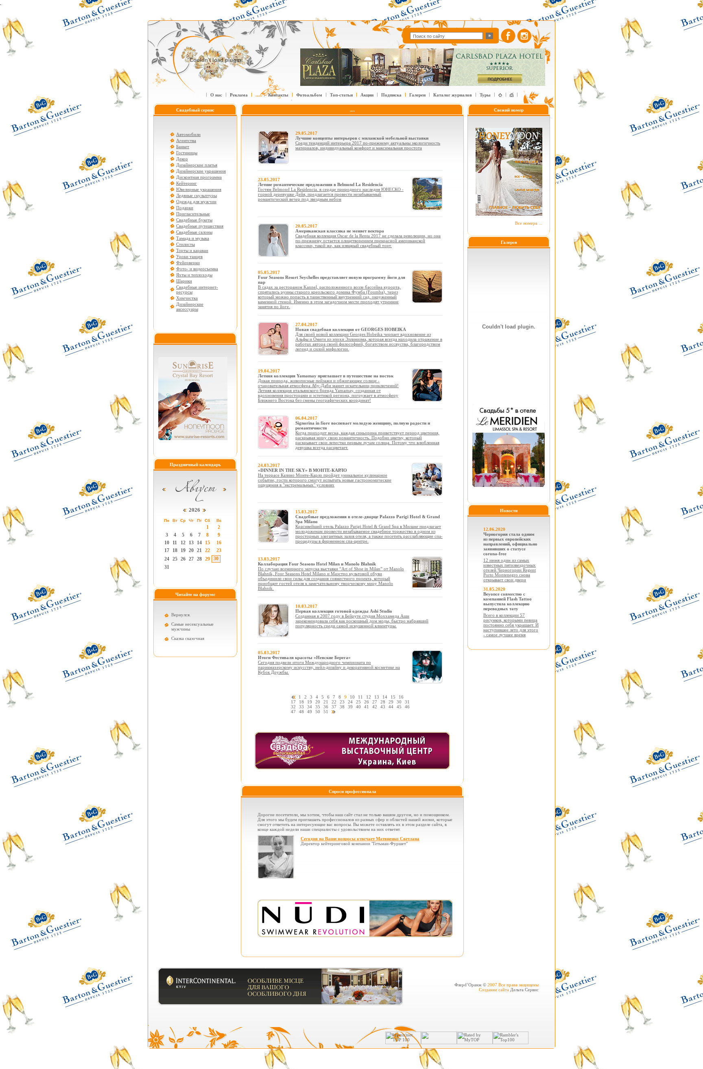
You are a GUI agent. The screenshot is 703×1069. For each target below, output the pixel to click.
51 (325, 711)
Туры (485, 94)
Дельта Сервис (524, 989)
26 (183, 559)
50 (317, 711)
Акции (366, 94)
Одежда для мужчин (196, 201)
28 (199, 559)
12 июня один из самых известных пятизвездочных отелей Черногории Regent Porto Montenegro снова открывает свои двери (509, 570)
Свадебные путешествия (199, 225)
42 (374, 706)
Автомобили (188, 134)
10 (166, 542)
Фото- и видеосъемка (197, 268)
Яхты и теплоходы (194, 274)
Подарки (184, 207)
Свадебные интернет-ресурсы (197, 289)
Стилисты (185, 244)
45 (399, 706)
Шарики (184, 280)
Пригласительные (193, 213)
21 (199, 550)
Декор (182, 158)
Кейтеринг (186, 183)
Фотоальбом (309, 94)
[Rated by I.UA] (439, 1042)
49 (309, 711)
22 (207, 550)
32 (293, 706)
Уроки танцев (189, 256)
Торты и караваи (192, 250)
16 (218, 542)
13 (191, 542)
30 (216, 558)
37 (334, 706)
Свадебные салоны (194, 232)
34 (309, 706)
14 (199, 542)
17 (166, 550)
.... (257, 94)
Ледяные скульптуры (196, 195)
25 (174, 559)
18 (174, 550)
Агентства (186, 140)
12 (183, 542)
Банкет (182, 146)
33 (301, 706)
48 (301, 711)
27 (191, 559)
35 (317, 706)
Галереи (417, 94)
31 (166, 567)
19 (183, 550)
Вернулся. (181, 614)
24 (166, 559)
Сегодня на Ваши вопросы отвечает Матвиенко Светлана (360, 838)
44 (391, 706)
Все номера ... (528, 223)
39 (350, 706)
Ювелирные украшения (198, 189)
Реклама (239, 94)
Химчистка (187, 298)
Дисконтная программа (199, 177)
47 (293, 711)
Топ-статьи (341, 94)
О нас (216, 94)
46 (407, 706)
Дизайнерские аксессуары (189, 306)
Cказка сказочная (187, 638)
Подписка (391, 94)
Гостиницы (186, 152)
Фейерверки (188, 262)
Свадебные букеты (194, 219)
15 (207, 542)
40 (358, 706)
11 (174, 542)
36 (325, 706)
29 (207, 559)
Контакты (278, 94)
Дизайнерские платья (196, 164)
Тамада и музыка (192, 238)
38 (342, 706)
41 (366, 706)
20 (191, 550)
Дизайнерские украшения (201, 171)
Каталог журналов (452, 94)
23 (218, 550)
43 (382, 706)
